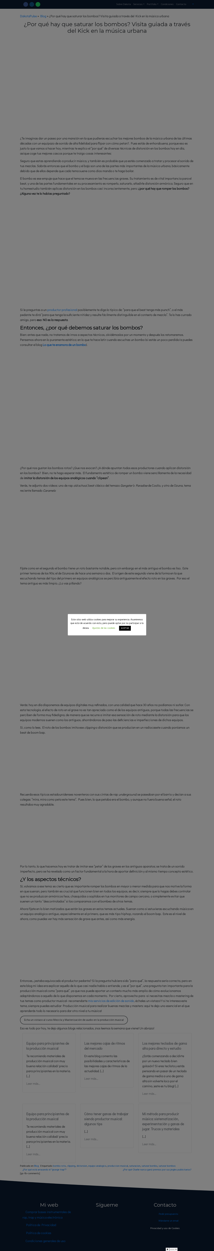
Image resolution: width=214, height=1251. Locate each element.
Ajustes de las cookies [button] (103, 628)
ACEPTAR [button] (125, 628)
